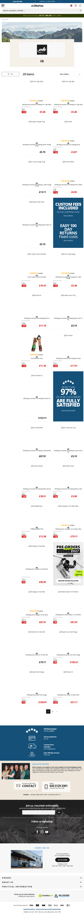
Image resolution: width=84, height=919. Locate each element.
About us (7, 882)
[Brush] (68, 129)
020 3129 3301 (59, 786)
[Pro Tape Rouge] (68, 261)
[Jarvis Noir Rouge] (37, 679)
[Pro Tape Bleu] (68, 89)
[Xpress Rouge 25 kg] (37, 129)
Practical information (17, 886)
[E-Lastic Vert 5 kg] (68, 435)
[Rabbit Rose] (36, 513)
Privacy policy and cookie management (48, 909)
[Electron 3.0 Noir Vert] (36, 639)
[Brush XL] (36, 303)
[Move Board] (37, 473)
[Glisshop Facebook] (37, 832)
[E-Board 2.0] (36, 383)
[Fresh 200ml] (68, 169)
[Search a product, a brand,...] (80, 10)
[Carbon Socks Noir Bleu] (37, 261)
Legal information (29, 909)
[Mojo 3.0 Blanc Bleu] (68, 679)
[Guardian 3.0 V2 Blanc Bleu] (68, 513)
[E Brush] (68, 343)
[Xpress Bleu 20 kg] (36, 209)
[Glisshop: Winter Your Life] (37, 6)
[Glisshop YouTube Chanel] (46, 832)
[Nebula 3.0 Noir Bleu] (37, 553)
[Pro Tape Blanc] (36, 89)
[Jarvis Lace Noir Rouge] (68, 639)
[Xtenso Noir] (68, 473)
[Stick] (36, 343)
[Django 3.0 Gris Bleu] (37, 599)
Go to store (62, 860)
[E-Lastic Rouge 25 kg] (36, 169)
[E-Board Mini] (37, 435)
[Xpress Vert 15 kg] (68, 303)
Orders (6, 878)
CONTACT (29, 786)
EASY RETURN (17, 1)
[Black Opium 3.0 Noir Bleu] (68, 599)
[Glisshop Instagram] (42, 832)
